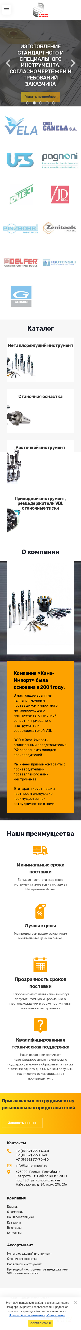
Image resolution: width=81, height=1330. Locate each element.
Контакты (14, 1233)
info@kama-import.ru (31, 1166)
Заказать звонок (22, 1123)
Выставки (14, 1228)
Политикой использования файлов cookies (37, 1315)
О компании (15, 1212)
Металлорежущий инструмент (29, 1253)
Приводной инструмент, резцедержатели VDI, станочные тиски (37, 1271)
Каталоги (14, 1222)
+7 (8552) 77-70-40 (32, 1159)
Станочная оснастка (22, 1259)
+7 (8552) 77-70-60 (32, 1155)
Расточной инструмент (24, 1264)
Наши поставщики (20, 1217)
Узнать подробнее (40, 97)
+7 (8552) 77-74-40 (32, 1151)
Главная (12, 1207)
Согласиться (40, 1323)
